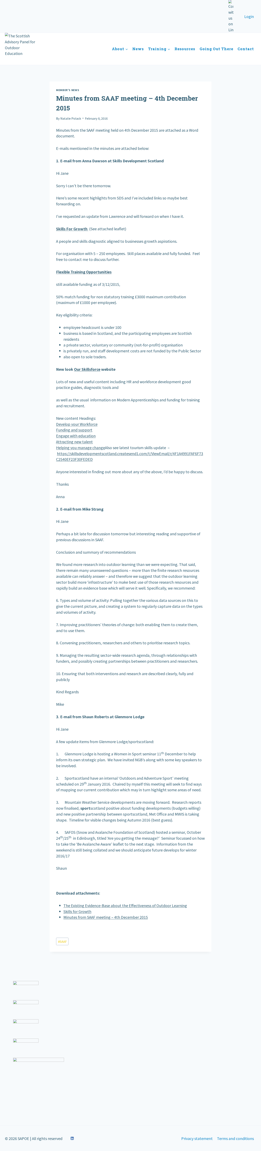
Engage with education (76, 435)
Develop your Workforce (76, 424)
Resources (185, 48)
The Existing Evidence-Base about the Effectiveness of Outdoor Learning (125, 905)
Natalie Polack (70, 118)
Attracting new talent (74, 441)
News (138, 48)
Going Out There (216, 48)
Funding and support (74, 429)
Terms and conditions (235, 1138)
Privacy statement (197, 1138)
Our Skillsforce (87, 369)
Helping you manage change (80, 447)
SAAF (62, 941)
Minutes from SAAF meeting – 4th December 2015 (105, 917)
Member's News (67, 90)
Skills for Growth (77, 911)
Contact (246, 48)
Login (249, 16)
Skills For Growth (72, 228)
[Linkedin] (72, 1138)
